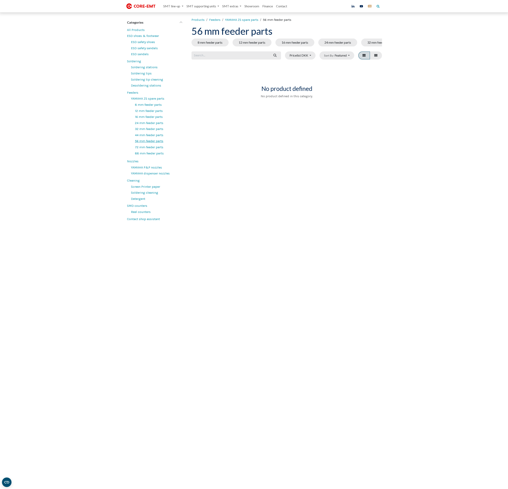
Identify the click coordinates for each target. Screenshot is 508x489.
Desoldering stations (146, 85)
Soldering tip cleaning (147, 79)
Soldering (134, 61)
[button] (336, 55)
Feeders (132, 92)
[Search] (275, 55)
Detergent (138, 199)
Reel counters (141, 212)
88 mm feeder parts (149, 153)
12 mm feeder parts (149, 111)
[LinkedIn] (353, 6)
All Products (136, 30)
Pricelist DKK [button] (299, 55)
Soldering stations (144, 67)
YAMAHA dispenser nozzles (150, 173)
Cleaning (133, 180)
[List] (376, 55)
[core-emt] (370, 6)
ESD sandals (140, 54)
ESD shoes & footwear (143, 36)
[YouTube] (361, 6)
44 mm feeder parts (149, 135)
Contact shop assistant (143, 219)
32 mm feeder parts (149, 129)
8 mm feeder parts (148, 105)
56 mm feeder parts (149, 141)
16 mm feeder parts (149, 117)
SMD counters (137, 206)
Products (198, 20)
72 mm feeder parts (149, 147)
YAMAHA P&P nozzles (146, 167)
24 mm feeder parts (149, 123)
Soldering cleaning (144, 192)
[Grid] (364, 55)
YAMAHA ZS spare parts (147, 98)
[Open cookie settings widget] (7, 482)
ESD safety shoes (143, 42)
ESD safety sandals (144, 48)
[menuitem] (173, 6)
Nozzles (133, 161)
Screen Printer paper (145, 187)
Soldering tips (141, 73)
